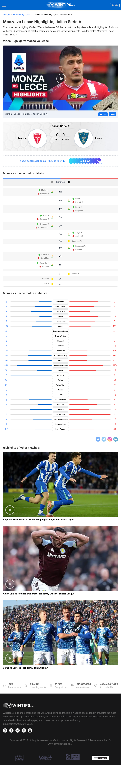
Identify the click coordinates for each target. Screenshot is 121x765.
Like (105, 114)
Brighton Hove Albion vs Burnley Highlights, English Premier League (38, 519)
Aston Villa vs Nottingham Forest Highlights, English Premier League (39, 593)
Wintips (6, 14)
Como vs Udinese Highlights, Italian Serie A (25, 668)
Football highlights (21, 14)
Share (112, 114)
